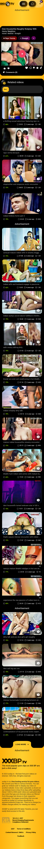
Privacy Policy (31, 832)
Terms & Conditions (24, 829)
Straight (18, 33)
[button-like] (5, 68)
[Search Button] (32, 4)
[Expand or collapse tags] (33, 38)
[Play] (22, 54)
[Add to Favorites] (26, 68)
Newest (10, 33)
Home (4, 33)
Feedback (20, 836)
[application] (22, 54)
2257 (12, 829)
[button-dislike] (8, 68)
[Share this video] (30, 68)
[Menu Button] (23, 4)
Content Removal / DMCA (14, 832)
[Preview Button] (38, 115)
